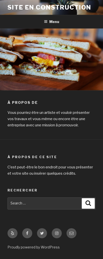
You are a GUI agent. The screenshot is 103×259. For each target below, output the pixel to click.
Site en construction (49, 7)
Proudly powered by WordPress (34, 247)
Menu (54, 22)
